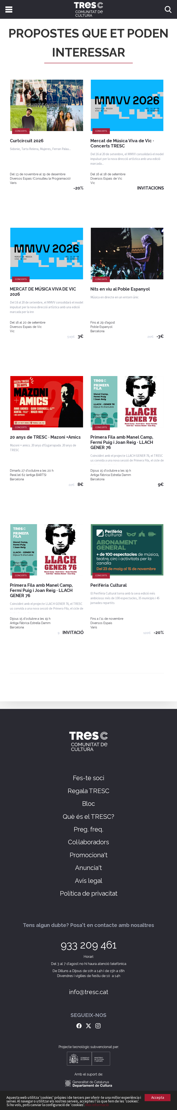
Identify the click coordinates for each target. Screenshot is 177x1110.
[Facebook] (79, 1025)
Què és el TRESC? (88, 816)
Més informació (97, 1104)
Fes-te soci (88, 778)
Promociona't (88, 855)
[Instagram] (98, 1025)
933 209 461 (89, 945)
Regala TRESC (88, 791)
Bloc (88, 803)
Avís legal (88, 880)
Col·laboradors (88, 842)
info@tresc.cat (88, 992)
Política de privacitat (88, 893)
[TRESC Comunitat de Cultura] (88, 9)
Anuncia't (88, 867)
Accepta (157, 1097)
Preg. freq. (88, 829)
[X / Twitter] (88, 1025)
